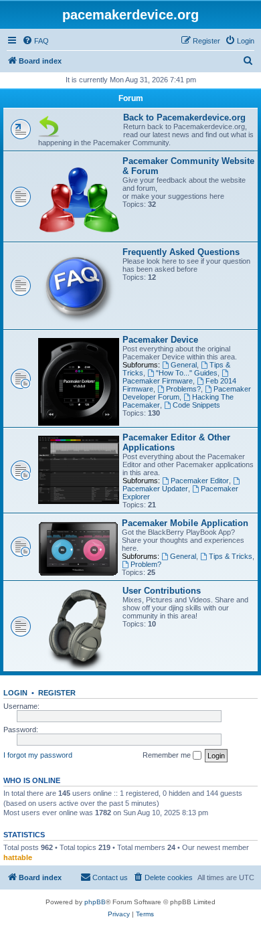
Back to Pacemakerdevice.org (184, 117)
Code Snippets (196, 405)
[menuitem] (35, 41)
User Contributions (161, 591)
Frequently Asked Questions (181, 252)
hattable (17, 857)
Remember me (168, 755)
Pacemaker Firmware (157, 381)
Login (15, 693)
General (184, 365)
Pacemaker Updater (155, 489)
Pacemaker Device (160, 340)
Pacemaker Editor (200, 481)
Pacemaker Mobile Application (185, 523)
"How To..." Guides (186, 373)
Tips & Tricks (230, 556)
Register (57, 693)
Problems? (183, 389)
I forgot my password (37, 755)
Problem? (145, 564)
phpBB (95, 902)
